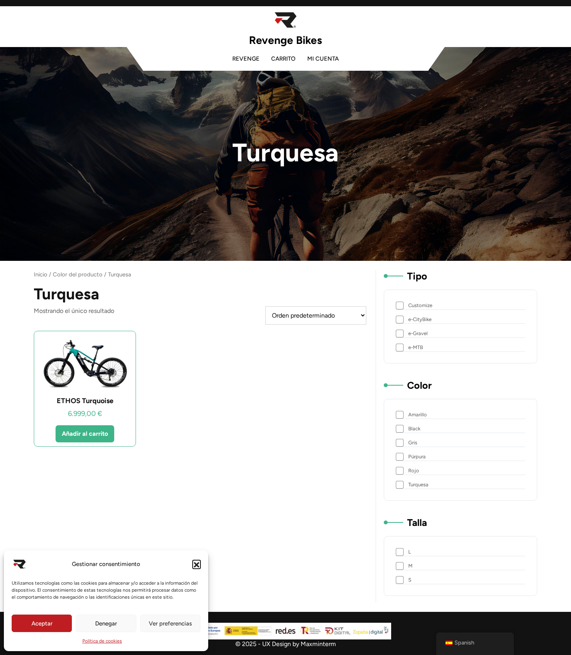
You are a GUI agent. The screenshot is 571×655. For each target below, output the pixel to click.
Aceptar (41, 623)
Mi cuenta (323, 58)
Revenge (245, 58)
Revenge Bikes (285, 40)
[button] (196, 564)
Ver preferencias (170, 623)
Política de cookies (102, 641)
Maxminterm (317, 644)
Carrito (283, 58)
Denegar (106, 623)
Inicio (40, 274)
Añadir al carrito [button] (85, 433)
